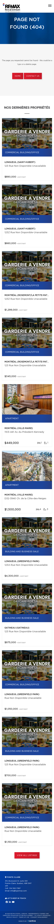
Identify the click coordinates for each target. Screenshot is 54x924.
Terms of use (24, 917)
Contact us (32, 76)
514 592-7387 (15, 888)
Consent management (39, 917)
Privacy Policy (12, 917)
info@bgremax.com (18, 891)
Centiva (32, 921)
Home (18, 76)
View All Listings (27, 855)
